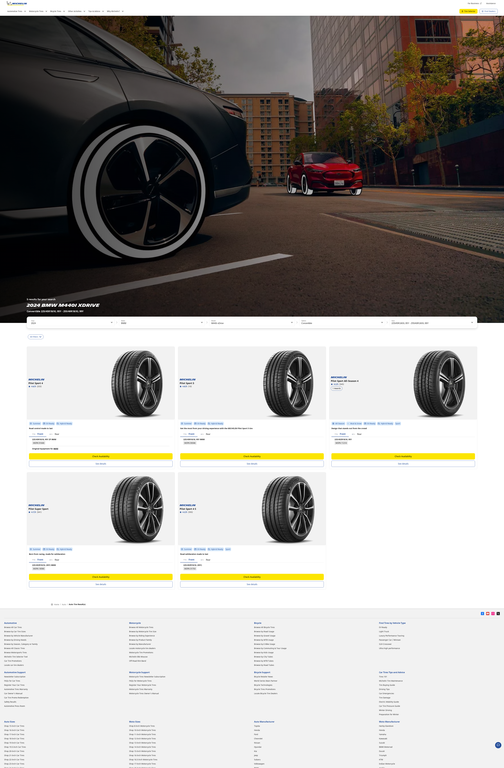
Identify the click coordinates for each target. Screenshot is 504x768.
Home (56, 604)
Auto (64, 604)
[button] (111, 322)
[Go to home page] (16, 3)
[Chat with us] (498, 745)
